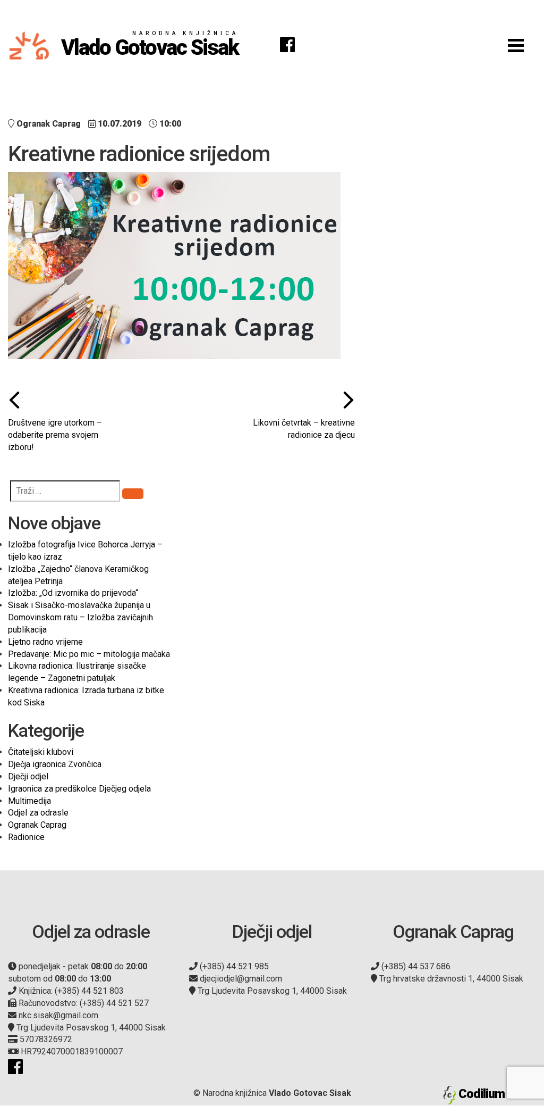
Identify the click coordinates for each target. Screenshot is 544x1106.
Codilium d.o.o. (497, 1093)
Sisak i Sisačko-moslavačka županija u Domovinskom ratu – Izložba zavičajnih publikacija (80, 617)
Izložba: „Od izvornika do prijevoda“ (73, 593)
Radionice (26, 837)
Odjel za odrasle (38, 813)
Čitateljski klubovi (40, 752)
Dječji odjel (28, 776)
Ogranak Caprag (37, 825)
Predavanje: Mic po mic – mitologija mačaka (89, 654)
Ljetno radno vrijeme (45, 642)
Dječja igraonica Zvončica (54, 764)
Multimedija (29, 801)
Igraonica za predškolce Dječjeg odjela (79, 789)
